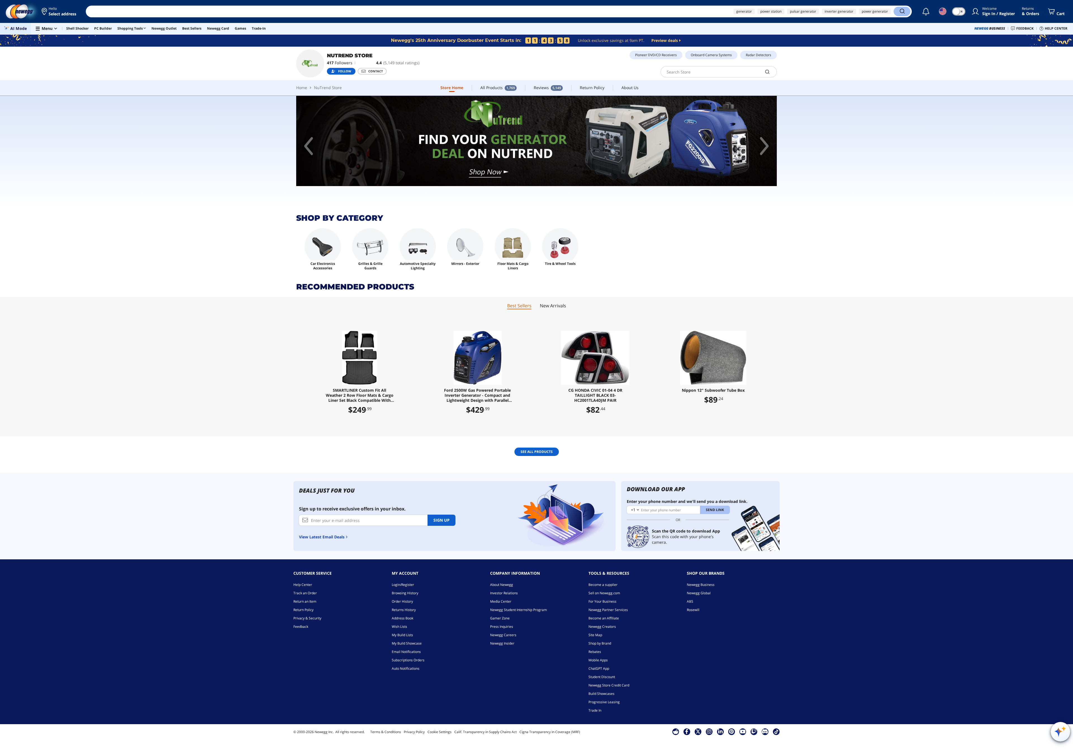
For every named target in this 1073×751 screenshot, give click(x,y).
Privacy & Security (307, 618)
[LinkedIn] (720, 731)
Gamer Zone (500, 618)
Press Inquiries (501, 626)
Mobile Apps (598, 660)
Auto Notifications (405, 668)
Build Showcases (601, 693)
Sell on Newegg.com (604, 593)
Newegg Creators (602, 626)
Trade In (594, 710)
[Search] (902, 11)
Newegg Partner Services (608, 609)
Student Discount (601, 676)
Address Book (402, 618)
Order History (402, 601)
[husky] (536, 141)
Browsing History (405, 593)
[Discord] (765, 731)
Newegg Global (699, 593)
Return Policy (303, 609)
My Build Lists (402, 635)
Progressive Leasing (604, 702)
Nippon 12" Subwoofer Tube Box (713, 390)
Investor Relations (504, 593)
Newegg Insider (502, 643)
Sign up (441, 520)
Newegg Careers (503, 635)
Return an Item (304, 601)
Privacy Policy (414, 731)
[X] (698, 731)
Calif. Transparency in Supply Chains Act (485, 731)
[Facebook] (686, 731)
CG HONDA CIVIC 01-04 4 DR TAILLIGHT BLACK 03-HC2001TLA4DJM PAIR (595, 395)
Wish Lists (399, 626)
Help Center (302, 584)
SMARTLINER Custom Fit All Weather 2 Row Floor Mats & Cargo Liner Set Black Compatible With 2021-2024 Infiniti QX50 (359, 395)
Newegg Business (700, 584)
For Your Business (602, 601)
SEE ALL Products (537, 451)
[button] (59, 11)
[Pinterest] (731, 731)
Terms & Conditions (385, 731)
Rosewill (693, 609)
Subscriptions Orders (408, 660)
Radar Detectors (758, 55)
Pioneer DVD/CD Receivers (656, 55)
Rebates (594, 651)
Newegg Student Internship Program (518, 609)
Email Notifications (406, 651)
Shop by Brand (599, 643)
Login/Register (403, 584)
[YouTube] (743, 731)
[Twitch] (753, 731)
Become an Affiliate (603, 618)
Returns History (404, 609)
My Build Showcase (407, 643)
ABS (690, 601)
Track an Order (305, 593)
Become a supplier (603, 584)
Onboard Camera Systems (711, 55)
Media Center (500, 601)
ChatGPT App (598, 668)
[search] (767, 71)
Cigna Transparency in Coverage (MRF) (549, 731)
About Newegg (501, 584)
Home (301, 87)
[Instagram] (709, 731)
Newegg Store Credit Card (608, 685)
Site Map (595, 635)
